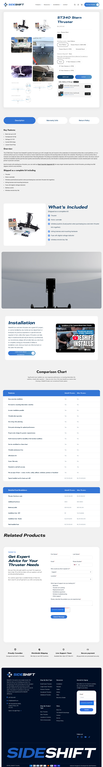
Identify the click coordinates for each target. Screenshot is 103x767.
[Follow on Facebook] (78, 737)
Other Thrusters (81, 393)
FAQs (57, 695)
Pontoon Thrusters (45, 689)
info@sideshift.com (13, 700)
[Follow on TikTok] (89, 737)
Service (58, 718)
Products (38, 4)
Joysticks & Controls (45, 717)
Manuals (58, 686)
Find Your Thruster (90, 4)
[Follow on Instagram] (82, 737)
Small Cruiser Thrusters (46, 684)
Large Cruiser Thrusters (46, 686)
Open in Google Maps (14, 710)
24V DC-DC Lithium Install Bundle (71, 93)
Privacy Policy (59, 720)
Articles (58, 692)
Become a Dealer (61, 697)
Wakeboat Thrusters (45, 695)
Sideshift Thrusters (70, 393)
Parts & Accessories (45, 720)
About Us (59, 710)
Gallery (58, 689)
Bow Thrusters (44, 711)
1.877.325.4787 (12, 697)
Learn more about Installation (20, 353)
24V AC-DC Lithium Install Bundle (71, 85)
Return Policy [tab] (84, 120)
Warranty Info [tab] (52, 120)
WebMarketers (92, 765)
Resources (47, 4)
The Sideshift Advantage (62, 712)
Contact (65, 4)
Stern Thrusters (44, 714)
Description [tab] (19, 120)
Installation (56, 4)
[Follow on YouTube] (85, 737)
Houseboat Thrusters (45, 692)
